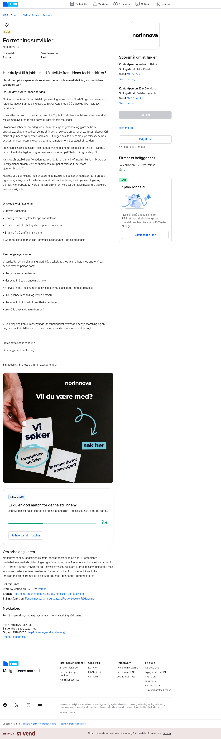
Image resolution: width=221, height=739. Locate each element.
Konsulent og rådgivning (69, 593)
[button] (6, 25)
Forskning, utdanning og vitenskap (34, 593)
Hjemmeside (126, 127)
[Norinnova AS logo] (145, 35)
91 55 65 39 (134, 74)
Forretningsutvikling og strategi (43, 598)
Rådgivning (87, 598)
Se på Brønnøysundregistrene (44, 632)
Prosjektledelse (71, 598)
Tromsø (41, 589)
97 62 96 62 (134, 98)
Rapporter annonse (14, 637)
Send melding (127, 79)
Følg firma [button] (145, 139)
